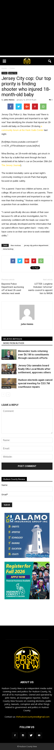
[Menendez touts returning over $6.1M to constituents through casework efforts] (9, 354)
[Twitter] (31, 735)
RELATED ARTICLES (12, 339)
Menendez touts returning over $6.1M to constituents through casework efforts (33, 354)
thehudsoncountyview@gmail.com (33, 716)
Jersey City (12, 73)
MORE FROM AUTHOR (13, 343)
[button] (50, 61)
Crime (4, 73)
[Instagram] (23, 735)
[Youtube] (39, 735)
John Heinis (9, 100)
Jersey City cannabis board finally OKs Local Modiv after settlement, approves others (34, 369)
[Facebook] (15, 735)
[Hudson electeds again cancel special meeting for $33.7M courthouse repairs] (9, 383)
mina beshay (8, 249)
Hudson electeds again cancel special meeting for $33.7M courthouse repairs (35, 383)
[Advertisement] (27, 29)
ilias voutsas (16, 245)
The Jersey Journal (11, 165)
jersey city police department (36, 245)
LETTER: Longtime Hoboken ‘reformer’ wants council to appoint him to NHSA (40, 289)
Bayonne (5, 358)
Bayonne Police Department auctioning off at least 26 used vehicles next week (13, 289)
